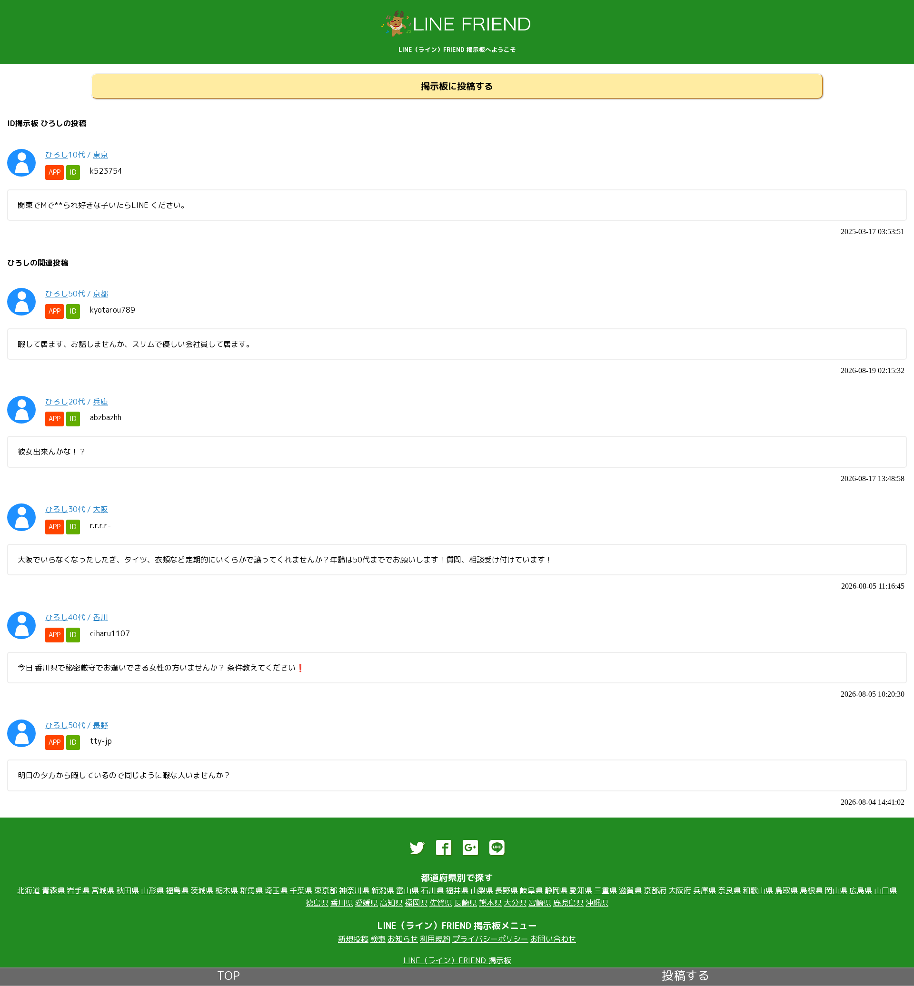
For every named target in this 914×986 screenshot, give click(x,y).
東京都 (325, 890)
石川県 (432, 890)
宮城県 (102, 890)
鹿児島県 (568, 902)
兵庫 (100, 401)
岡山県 (836, 890)
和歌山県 (758, 890)
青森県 (53, 890)
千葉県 (300, 890)
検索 (378, 939)
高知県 (391, 902)
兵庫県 (704, 890)
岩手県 (78, 890)
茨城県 (201, 890)
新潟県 (382, 890)
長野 (100, 725)
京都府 (655, 890)
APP (54, 172)
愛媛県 (366, 902)
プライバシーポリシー (490, 939)
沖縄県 (597, 902)
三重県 (605, 890)
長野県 (506, 890)
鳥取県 (786, 890)
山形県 (152, 890)
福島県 (177, 890)
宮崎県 (539, 902)
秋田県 (127, 890)
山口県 (885, 890)
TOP (228, 974)
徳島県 (317, 902)
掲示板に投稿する (457, 85)
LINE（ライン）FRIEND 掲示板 (457, 960)
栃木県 (226, 890)
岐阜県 (531, 890)
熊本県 (490, 902)
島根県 (811, 890)
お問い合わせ (553, 939)
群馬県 (251, 890)
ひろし (56, 154)
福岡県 (416, 902)
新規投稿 (353, 939)
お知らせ (402, 939)
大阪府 (679, 890)
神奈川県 (354, 890)
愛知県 (580, 890)
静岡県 (556, 890)
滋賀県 (630, 890)
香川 (100, 617)
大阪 (100, 509)
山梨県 (481, 890)
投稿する (685, 974)
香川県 (341, 902)
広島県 (860, 890)
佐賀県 (440, 902)
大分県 (515, 902)
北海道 (28, 890)
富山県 (407, 890)
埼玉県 (276, 890)
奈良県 (729, 890)
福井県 (457, 890)
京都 (100, 293)
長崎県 (465, 902)
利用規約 (435, 939)
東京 (100, 154)
